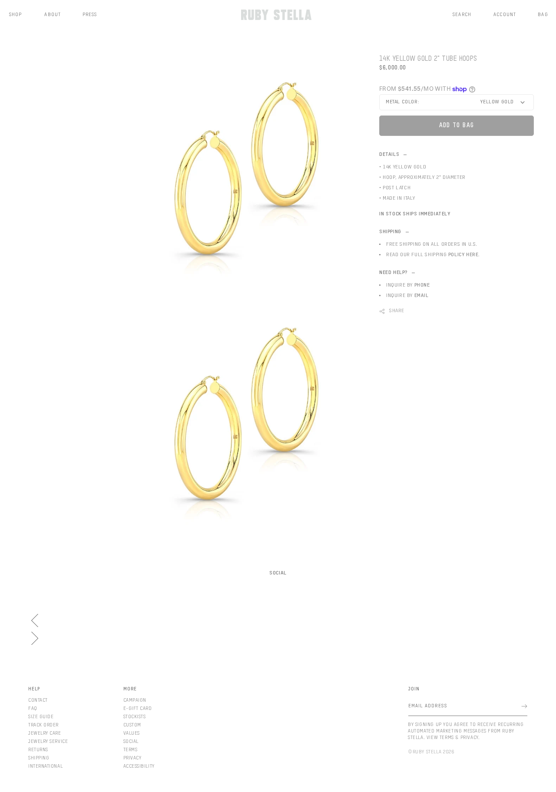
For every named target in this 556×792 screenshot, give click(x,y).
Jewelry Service (48, 741)
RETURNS (38, 749)
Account (504, 14)
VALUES (131, 733)
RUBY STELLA (427, 751)
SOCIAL (131, 741)
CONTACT (38, 700)
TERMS (130, 749)
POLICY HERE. (464, 254)
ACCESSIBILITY (139, 766)
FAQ (32, 708)
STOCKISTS (134, 716)
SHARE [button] (396, 311)
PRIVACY (132, 758)
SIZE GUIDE (41, 716)
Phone (422, 285)
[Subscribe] (524, 706)
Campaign (134, 700)
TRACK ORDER (43, 725)
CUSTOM (132, 725)
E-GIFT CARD (137, 708)
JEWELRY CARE (44, 733)
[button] (462, 14)
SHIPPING (38, 758)
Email (421, 295)
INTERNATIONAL (45, 766)
